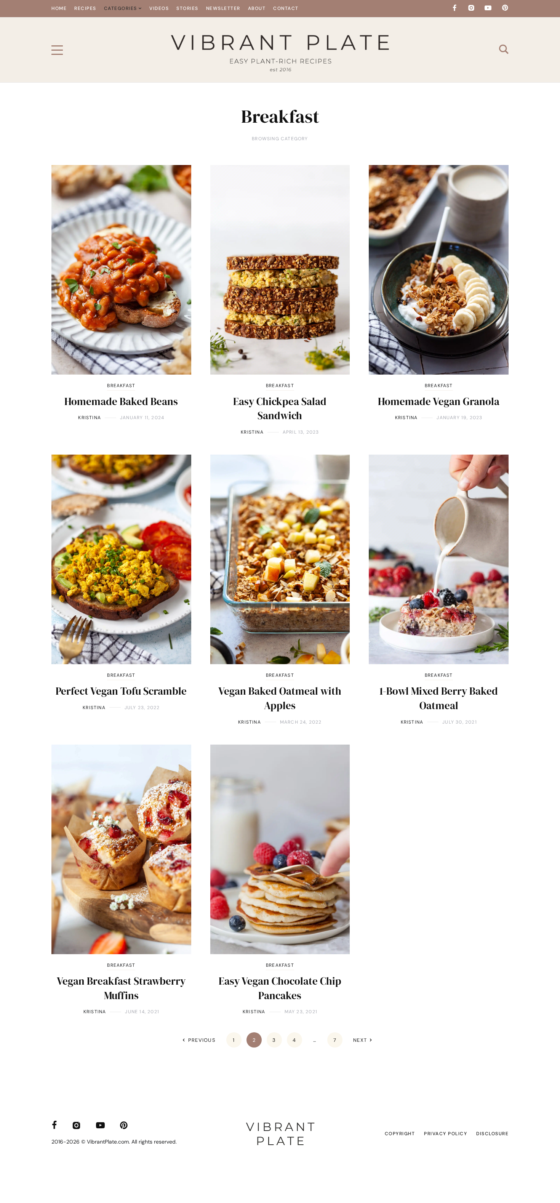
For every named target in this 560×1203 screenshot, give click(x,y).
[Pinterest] (504, 8)
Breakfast (121, 386)
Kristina (89, 418)
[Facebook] (454, 8)
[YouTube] (488, 8)
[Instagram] (471, 8)
